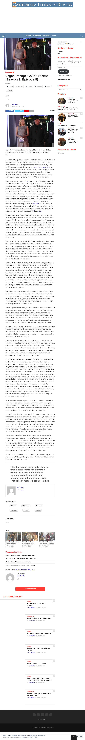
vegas (29, 569)
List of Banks (20, 489)
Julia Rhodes (31, 620)
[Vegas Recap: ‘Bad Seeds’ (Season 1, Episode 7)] (13, 536)
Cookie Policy (33, 737)
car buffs (36, 204)
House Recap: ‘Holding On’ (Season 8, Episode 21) (20, 565)
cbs (33, 569)
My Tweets (61, 153)
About (54, 35)
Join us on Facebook (64, 79)
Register (60, 51)
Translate (71, 44)
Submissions (37, 35)
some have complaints (41, 167)
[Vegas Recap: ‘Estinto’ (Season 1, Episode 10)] (30, 536)
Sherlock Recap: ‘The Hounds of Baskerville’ (18, 561)
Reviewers (46, 35)
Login (59, 53)
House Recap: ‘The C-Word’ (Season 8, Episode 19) (20, 555)
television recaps (21, 569)
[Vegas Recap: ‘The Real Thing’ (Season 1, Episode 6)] (47, 536)
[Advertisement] (42, 20)
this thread (25, 181)
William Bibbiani (32, 607)
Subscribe (63, 71)
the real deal (38, 211)
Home (40, 719)
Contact (28, 35)
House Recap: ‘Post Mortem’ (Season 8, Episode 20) (20, 558)
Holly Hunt (15, 104)
